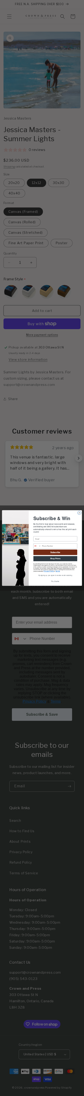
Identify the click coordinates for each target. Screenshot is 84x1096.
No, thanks (55, 581)
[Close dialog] (79, 513)
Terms (58, 571)
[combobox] (37, 546)
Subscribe (55, 552)
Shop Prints (55, 559)
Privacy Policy (49, 571)
